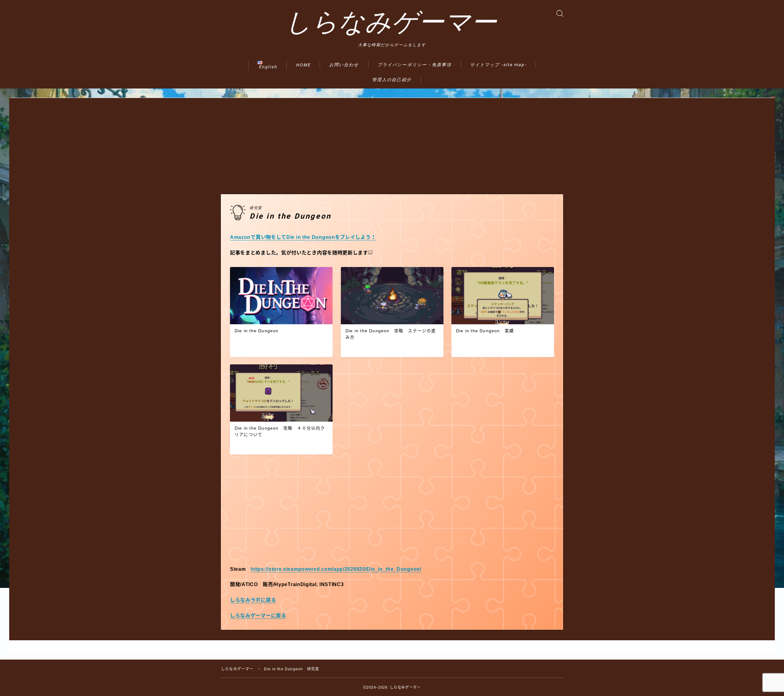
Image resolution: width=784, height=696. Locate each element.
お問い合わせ (344, 64)
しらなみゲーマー (391, 22)
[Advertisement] (392, 141)
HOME (303, 64)
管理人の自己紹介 (392, 79)
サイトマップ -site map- (498, 64)
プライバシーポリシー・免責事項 (415, 64)
